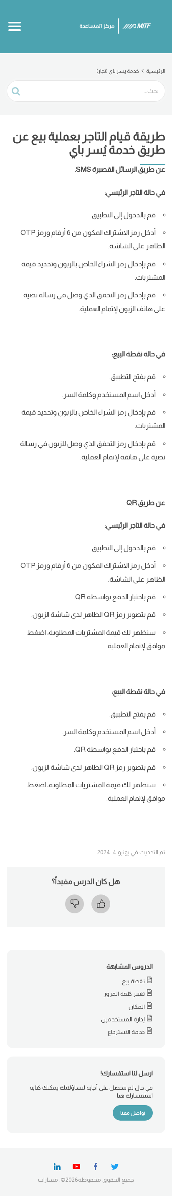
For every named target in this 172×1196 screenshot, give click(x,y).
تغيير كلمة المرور (124, 993)
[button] (99, 904)
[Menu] (14, 26)
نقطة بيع (133, 981)
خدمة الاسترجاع (126, 1031)
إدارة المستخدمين (123, 1019)
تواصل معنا (132, 1113)
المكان (137, 1006)
